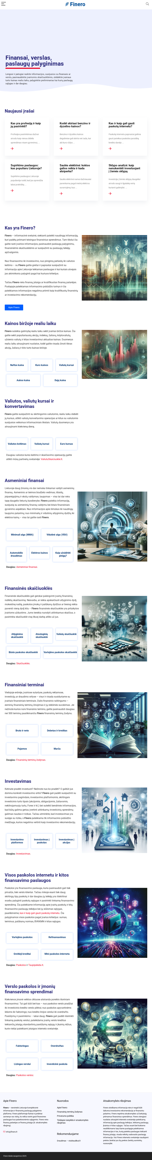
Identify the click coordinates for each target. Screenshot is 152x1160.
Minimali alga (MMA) (22, 534)
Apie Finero (62, 1107)
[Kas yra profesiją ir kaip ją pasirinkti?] (27, 136)
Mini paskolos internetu (57, 953)
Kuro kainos (41, 365)
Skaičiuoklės (23, 663)
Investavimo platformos (17, 841)
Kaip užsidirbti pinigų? (63, 554)
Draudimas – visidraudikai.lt (68, 1141)
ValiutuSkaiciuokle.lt (51, 459)
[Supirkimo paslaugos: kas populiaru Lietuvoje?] (27, 180)
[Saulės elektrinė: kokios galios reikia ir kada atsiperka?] (76, 180)
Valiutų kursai (66, 365)
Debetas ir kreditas (57, 730)
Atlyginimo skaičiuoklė (17, 636)
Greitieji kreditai (22, 953)
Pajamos (22, 748)
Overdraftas (57, 1045)
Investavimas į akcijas (66, 841)
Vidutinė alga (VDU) (57, 534)
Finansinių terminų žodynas (30, 759)
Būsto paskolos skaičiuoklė (23, 652)
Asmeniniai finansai (26, 567)
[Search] (147, 4)
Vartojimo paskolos (22, 937)
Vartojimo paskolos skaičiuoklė (60, 652)
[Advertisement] (76, 30)
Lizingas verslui (22, 1064)
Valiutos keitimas (17, 443)
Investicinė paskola (57, 1064)
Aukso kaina (23, 380)
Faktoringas (22, 1045)
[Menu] (3, 4)
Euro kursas (66, 443)
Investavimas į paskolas (41, 841)
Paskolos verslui (24, 1075)
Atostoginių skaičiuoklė (42, 636)
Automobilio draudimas (16, 554)
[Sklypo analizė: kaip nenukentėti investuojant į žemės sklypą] (125, 180)
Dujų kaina (60, 380)
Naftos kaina (17, 365)
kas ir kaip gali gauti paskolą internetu (40, 913)
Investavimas (23, 853)
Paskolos (21, 965)
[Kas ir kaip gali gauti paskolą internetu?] (125, 136)
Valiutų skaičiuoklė (66, 634)
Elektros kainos (39, 552)
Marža (57, 748)
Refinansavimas (57, 937)
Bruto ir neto (22, 730)
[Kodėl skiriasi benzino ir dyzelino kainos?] (76, 136)
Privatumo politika (65, 1116)
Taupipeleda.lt (35, 965)
